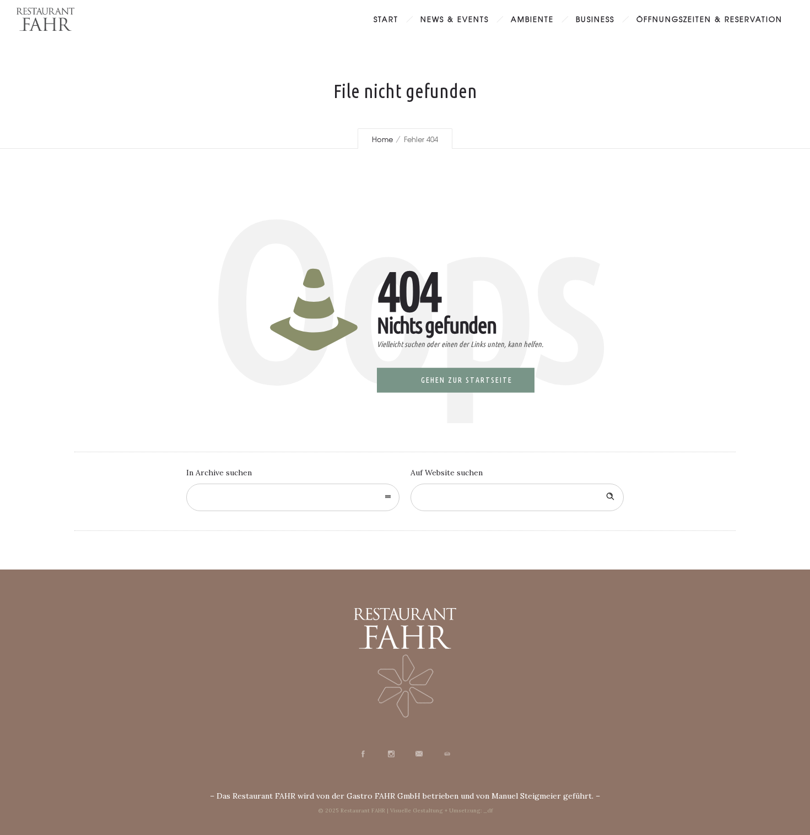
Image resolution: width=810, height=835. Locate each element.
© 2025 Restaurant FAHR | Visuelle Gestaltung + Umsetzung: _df (405, 810)
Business (595, 19)
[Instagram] (390, 754)
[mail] (419, 754)
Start (386, 19)
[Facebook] (362, 754)
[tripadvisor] (447, 754)
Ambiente (532, 19)
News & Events (454, 19)
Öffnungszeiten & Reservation (709, 19)
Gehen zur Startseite (466, 380)
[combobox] (292, 497)
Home (382, 139)
